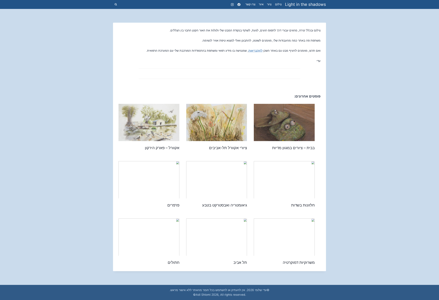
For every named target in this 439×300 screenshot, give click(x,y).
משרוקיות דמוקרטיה (299, 262)
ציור (269, 4)
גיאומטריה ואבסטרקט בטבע (224, 205)
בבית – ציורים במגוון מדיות (293, 148)
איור (261, 4)
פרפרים (173, 205)
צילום (278, 4)
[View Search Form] (115, 4)
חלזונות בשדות (303, 205)
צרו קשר (250, 4)
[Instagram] (232, 4)
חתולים (173, 262)
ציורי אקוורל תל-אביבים (228, 148)
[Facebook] (239, 4)
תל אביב (240, 262)
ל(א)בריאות (255, 50)
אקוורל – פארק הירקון (162, 148)
